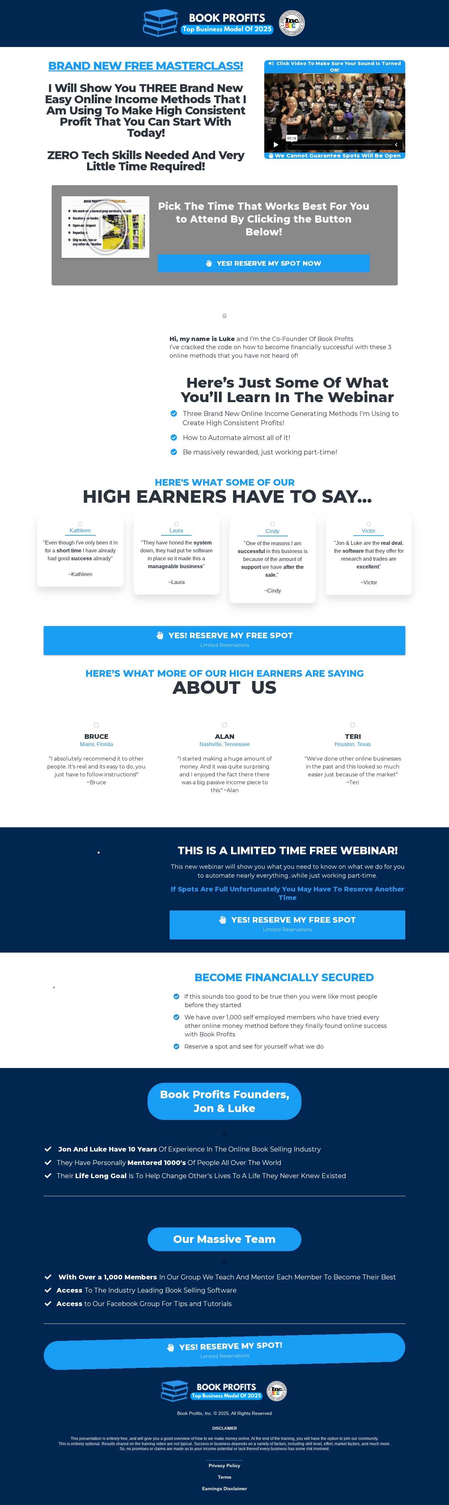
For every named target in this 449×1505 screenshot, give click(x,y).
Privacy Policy (224, 1465)
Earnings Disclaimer (224, 1488)
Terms (224, 1477)
